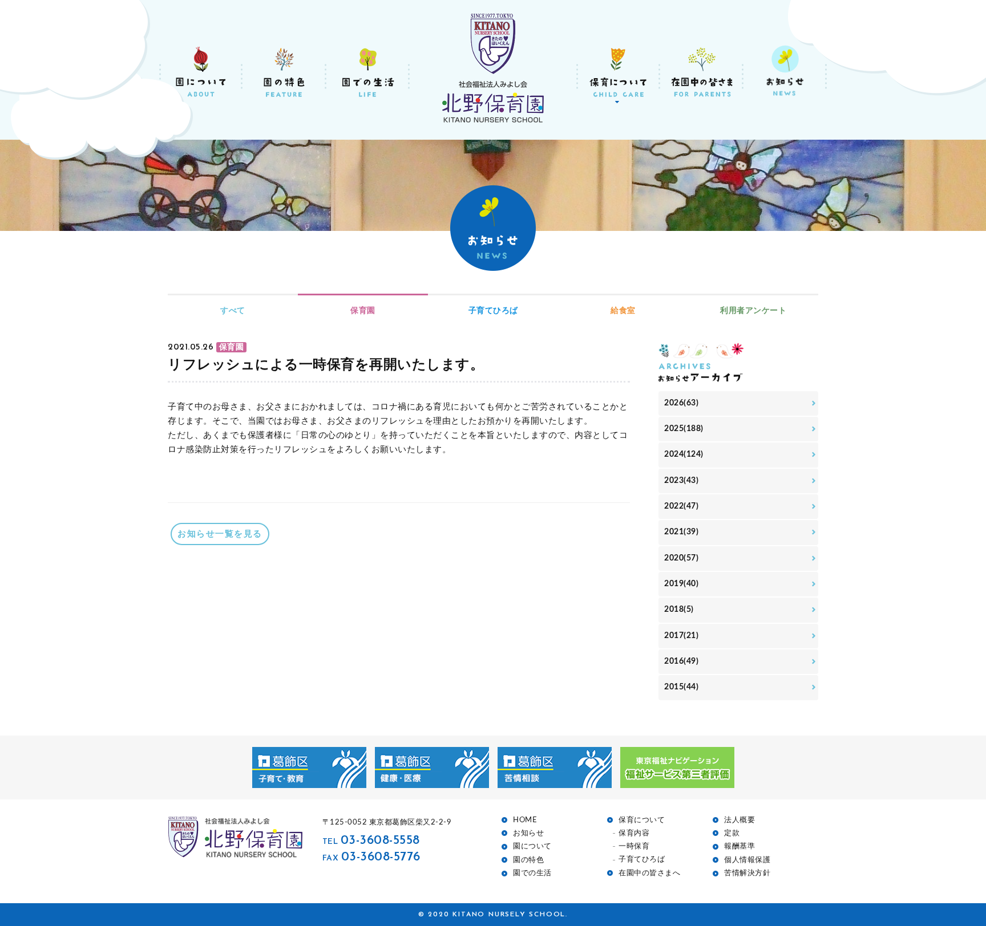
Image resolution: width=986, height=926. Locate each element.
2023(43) (681, 481)
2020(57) (681, 558)
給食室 (623, 311)
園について (532, 846)
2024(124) (684, 454)
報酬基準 (739, 846)
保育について (642, 820)
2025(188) (684, 429)
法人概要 (739, 820)
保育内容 (634, 833)
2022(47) (681, 506)
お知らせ (528, 833)
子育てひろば (493, 311)
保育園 (362, 311)
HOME (525, 820)
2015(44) (681, 687)
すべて (232, 311)
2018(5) (679, 610)
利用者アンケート (753, 311)
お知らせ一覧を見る (219, 534)
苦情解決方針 (747, 873)
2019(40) (681, 584)
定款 (732, 833)
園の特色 (528, 860)
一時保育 (634, 846)
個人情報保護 (747, 860)
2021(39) (681, 532)
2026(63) (681, 403)
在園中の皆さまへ (649, 873)
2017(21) (681, 636)
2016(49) (681, 661)
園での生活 (532, 873)
